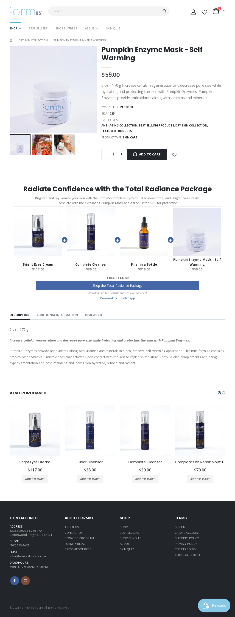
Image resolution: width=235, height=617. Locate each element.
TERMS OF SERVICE (188, 555)
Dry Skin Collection (33, 40)
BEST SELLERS (129, 533)
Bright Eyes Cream (38, 264)
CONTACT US (74, 533)
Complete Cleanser (91, 264)
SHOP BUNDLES (131, 538)
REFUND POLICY (185, 549)
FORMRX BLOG (75, 544)
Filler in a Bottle (144, 264)
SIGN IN (180, 527)
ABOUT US (72, 527)
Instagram (25, 580)
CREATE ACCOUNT (187, 533)
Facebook (14, 580)
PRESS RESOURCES (78, 549)
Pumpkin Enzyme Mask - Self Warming (151, 54)
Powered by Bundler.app (117, 298)
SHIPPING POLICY (187, 538)
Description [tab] (20, 315)
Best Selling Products (156, 125)
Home (11, 40)
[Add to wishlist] (174, 154)
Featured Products (116, 131)
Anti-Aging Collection (119, 125)
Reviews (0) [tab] (93, 315)
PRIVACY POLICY (186, 544)
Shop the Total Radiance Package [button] (117, 285)
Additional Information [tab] (57, 315)
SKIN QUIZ (127, 549)
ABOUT (124, 544)
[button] (219, 393)
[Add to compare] (187, 154)
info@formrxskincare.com (28, 556)
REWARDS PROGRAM (79, 538)
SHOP (124, 527)
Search (164, 11)
